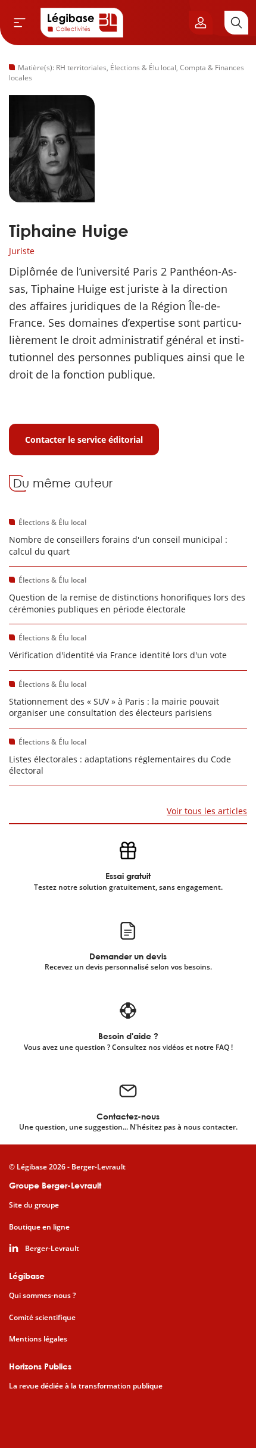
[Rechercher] (236, 23)
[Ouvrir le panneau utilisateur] (201, 23)
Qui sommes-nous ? (42, 1295)
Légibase (27, 1276)
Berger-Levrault (52, 1248)
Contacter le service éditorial (84, 439)
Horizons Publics (40, 1366)
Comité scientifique (42, 1317)
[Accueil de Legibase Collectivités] (82, 22)
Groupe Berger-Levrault (55, 1185)
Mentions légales (38, 1339)
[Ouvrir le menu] (20, 23)
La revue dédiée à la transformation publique (86, 1386)
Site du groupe (34, 1205)
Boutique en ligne (39, 1227)
